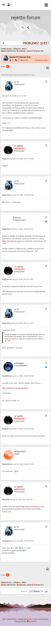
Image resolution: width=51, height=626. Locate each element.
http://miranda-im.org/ (11, 241)
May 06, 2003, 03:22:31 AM (17, 279)
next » (46, 60)
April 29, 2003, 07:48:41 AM (17, 195)
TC (13, 60)
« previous (39, 60)
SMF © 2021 (12, 619)
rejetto (19, 145)
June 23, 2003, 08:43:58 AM (17, 376)
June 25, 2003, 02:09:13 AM (17, 464)
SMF (4, 619)
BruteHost (21, 51)
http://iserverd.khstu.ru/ (31, 506)
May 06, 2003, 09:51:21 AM (17, 323)
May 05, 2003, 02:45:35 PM (17, 229)
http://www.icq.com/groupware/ (15, 388)
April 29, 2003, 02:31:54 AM (17, 159)
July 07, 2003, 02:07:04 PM (17, 541)
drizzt (18, 217)
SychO (33, 621)
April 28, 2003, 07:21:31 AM (14, 96)
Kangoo (20, 363)
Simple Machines (25, 619)
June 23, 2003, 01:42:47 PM (17, 429)
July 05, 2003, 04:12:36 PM (17, 499)
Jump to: (24, 591)
